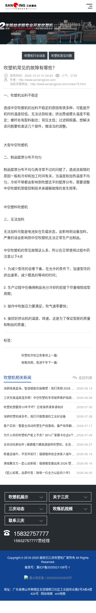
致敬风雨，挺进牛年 (34, 362)
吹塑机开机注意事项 (34, 355)
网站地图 (47, 593)
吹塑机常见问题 (61, 55)
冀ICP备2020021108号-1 (53, 567)
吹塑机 (16, 95)
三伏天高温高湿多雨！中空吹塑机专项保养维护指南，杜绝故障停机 (48, 397)
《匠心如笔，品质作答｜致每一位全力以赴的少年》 (48, 473)
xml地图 (60, 593)
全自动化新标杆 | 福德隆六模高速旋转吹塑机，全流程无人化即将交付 (48, 444)
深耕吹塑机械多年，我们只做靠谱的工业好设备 (48, 416)
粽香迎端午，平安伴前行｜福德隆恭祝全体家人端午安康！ (48, 454)
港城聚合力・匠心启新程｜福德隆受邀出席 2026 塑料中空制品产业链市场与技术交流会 (48, 463)
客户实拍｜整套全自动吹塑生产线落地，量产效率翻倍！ (48, 426)
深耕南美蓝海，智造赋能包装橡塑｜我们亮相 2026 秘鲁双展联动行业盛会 (48, 388)
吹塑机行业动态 (34, 55)
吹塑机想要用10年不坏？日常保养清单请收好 (48, 407)
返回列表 (85, 377)
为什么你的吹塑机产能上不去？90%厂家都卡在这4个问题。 (48, 435)
